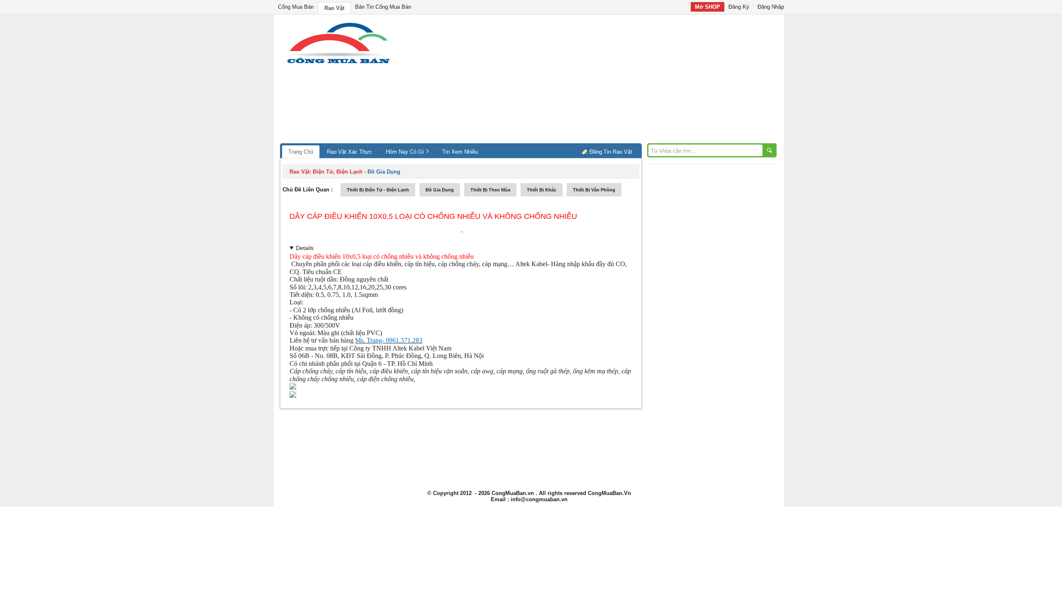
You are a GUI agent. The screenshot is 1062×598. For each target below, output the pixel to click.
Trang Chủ (300, 152)
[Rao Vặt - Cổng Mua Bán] (338, 63)
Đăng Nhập (771, 7)
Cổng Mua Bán (296, 7)
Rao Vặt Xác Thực (349, 152)
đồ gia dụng (440, 189)
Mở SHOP (707, 7)
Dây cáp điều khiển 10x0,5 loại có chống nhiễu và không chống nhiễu (433, 216)
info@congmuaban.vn (539, 499)
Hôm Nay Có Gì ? (407, 152)
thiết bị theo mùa (490, 189)
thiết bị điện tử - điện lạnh (378, 189)
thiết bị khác (541, 189)
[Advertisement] (601, 81)
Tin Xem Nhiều (460, 152)
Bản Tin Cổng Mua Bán (383, 7)
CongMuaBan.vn (513, 493)
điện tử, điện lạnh (338, 172)
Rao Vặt (334, 8)
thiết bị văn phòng (594, 189)
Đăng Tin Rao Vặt (610, 152)
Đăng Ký (738, 7)
